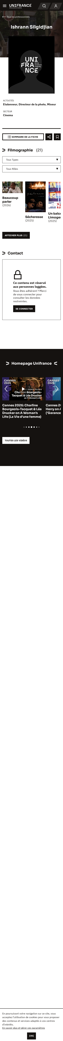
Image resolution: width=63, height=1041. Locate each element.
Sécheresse (34, 217)
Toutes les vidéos (16, 440)
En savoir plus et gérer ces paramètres (23, 1027)
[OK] (31, 1035)
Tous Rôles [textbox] (12, 168)
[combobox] (31, 159)
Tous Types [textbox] (12, 159)
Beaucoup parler (10, 200)
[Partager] (48, 136)
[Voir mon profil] (56, 6)
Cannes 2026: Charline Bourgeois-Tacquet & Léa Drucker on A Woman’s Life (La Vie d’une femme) (22, 411)
